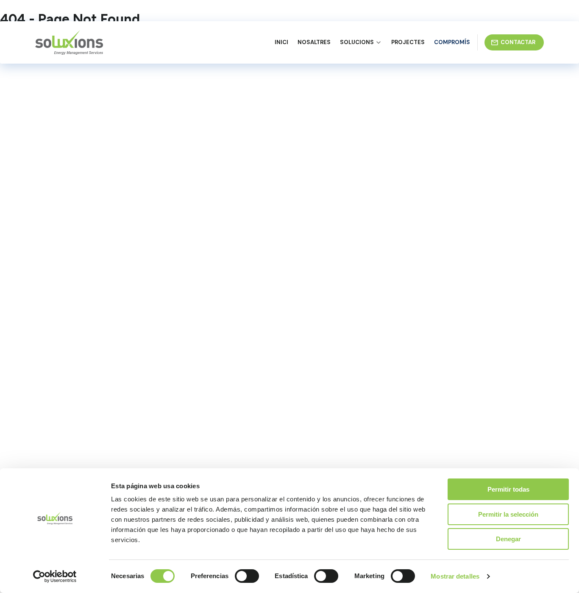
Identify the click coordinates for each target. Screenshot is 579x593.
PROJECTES (408, 42)
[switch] (247, 576)
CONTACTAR (518, 42)
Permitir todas (508, 489)
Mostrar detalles (455, 576)
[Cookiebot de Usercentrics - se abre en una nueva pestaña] (55, 576)
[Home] (69, 42)
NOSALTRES (314, 42)
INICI (281, 42)
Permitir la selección (508, 514)
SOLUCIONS (357, 42)
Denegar (508, 539)
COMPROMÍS (452, 42)
